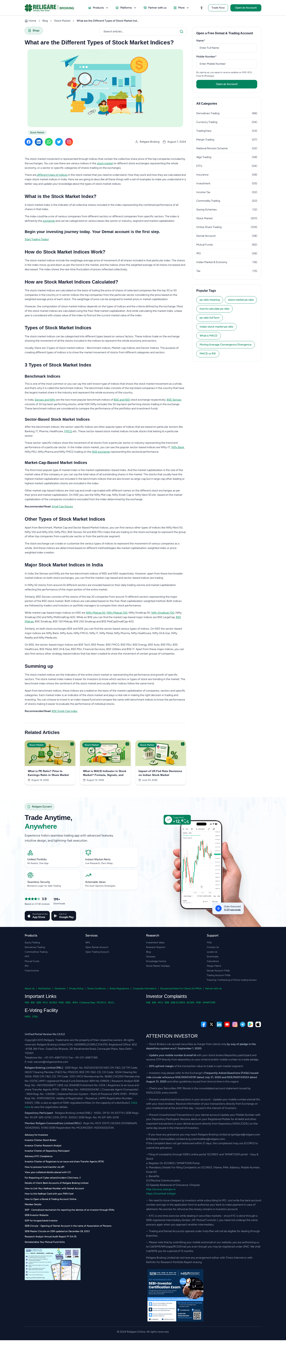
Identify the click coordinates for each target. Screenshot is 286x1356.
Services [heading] (91, 935)
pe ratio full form (209, 317)
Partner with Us (213, 988)
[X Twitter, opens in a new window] (211, 1024)
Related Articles (42, 732)
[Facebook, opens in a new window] (203, 1024)
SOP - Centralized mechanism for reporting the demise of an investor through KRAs (69, 1209)
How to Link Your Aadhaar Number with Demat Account (54, 1188)
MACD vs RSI (208, 353)
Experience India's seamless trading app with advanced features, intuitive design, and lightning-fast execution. (69, 838)
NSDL (28, 1016)
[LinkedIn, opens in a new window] (219, 1024)
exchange (49, 221)
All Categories (206, 103)
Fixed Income (32, 970)
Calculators (213, 961)
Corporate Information (145, 988)
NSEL (68, 1002)
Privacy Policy (76, 988)
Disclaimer (60, 988)
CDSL (35, 1016)
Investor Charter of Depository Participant (47, 1150)
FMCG (68, 431)
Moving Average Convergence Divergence (226, 344)
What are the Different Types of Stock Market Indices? (108, 20)
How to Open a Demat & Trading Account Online (50, 1199)
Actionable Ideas (95, 881)
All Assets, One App (37, 863)
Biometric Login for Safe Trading (44, 885)
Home (32, 20)
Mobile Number (212, 56)
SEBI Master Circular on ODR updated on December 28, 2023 (57, 1231)
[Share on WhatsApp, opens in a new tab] (49, 142)
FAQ (209, 942)
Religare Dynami (42, 806)
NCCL (111, 1002)
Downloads (212, 956)
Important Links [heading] (40, 996)
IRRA (75, 1002)
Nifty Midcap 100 (117, 612)
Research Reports (155, 947)
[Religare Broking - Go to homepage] (52, 8)
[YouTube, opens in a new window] (227, 1024)
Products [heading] (31, 935)
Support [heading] (212, 935)
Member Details (33, 1204)
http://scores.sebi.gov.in (161, 1189)
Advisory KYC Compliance (39, 1156)
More (181, 7)
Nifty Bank (177, 447)
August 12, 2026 (95, 780)
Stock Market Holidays (158, 966)
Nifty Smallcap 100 (162, 612)
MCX (45, 1002)
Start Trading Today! (37, 239)
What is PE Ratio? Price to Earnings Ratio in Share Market (48, 772)
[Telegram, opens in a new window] (242, 1024)
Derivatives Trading (35, 947)
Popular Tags (206, 290)
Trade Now (218, 7)
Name (206, 40)
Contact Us (213, 947)
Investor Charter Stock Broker (40, 1140)
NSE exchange (101, 451)
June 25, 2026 (149, 780)
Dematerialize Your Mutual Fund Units (45, 1242)
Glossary (150, 956)
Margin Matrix (214, 966)
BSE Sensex (174, 399)
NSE (27, 1002)
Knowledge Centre (156, 961)
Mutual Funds (32, 961)
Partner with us (157, 7)
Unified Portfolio (37, 859)
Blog (45, 20)
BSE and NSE (122, 399)
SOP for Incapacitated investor (41, 1220)
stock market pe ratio (241, 299)
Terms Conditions (96, 988)
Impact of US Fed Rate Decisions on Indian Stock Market (160, 772)
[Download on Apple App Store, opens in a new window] (258, 1024)
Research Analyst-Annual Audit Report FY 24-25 (50, 1236)
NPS (87, 942)
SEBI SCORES (178, 1002)
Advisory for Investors (36, 1134)
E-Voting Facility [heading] (41, 1010)
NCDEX (53, 1002)
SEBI (38, 1002)
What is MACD (209, 335)
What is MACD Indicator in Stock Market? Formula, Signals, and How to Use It (104, 773)
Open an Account (246, 7)
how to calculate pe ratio (214, 308)
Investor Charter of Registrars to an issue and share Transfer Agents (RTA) (64, 1161)
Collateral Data (87, 1002)
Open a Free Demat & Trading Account (224, 33)
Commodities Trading (36, 952)
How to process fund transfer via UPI (44, 1167)
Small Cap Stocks (62, 506)
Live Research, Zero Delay (99, 863)
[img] (204, 873)
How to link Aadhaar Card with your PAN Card (49, 1193)
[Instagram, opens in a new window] (235, 1024)
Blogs (36, 30)
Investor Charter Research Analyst (43, 1145)
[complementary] (143, 1024)
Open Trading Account (97, 952)
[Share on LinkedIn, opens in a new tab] (39, 142)
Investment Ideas (155, 942)
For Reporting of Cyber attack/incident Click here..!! (53, 1177)
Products (98, 7)
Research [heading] (152, 935)
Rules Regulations (119, 988)
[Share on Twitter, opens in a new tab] (59, 142)
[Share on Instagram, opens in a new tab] (69, 142)
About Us (30, 988)
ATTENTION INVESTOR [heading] (172, 1036)
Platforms (126, 7)
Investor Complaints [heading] (166, 996)
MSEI (61, 1002)
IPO (26, 966)
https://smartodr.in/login (161, 1193)
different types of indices (52, 175)
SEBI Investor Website (36, 1215)
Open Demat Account (96, 947)
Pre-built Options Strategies (100, 885)
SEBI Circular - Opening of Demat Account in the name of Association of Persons (68, 1225)
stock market (105, 163)
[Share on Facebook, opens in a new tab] (28, 142)
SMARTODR (209, 1002)
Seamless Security (38, 881)
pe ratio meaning (210, 299)
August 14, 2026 (40, 780)
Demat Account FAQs (218, 970)
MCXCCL (101, 1002)
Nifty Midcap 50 (95, 612)
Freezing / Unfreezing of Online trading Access (232, 980)
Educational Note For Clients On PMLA (181, 988)
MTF (27, 956)
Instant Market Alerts (98, 859)
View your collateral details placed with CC (48, 1172)
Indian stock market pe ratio (216, 326)
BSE (33, 1002)
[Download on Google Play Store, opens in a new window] (250, 1024)
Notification (44, 988)
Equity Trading (32, 942)
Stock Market (62, 20)
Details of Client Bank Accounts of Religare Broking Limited (56, 1183)
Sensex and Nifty (45, 399)
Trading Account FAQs (219, 975)
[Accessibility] (201, 8)
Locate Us (212, 952)
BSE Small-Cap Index (64, 711)
